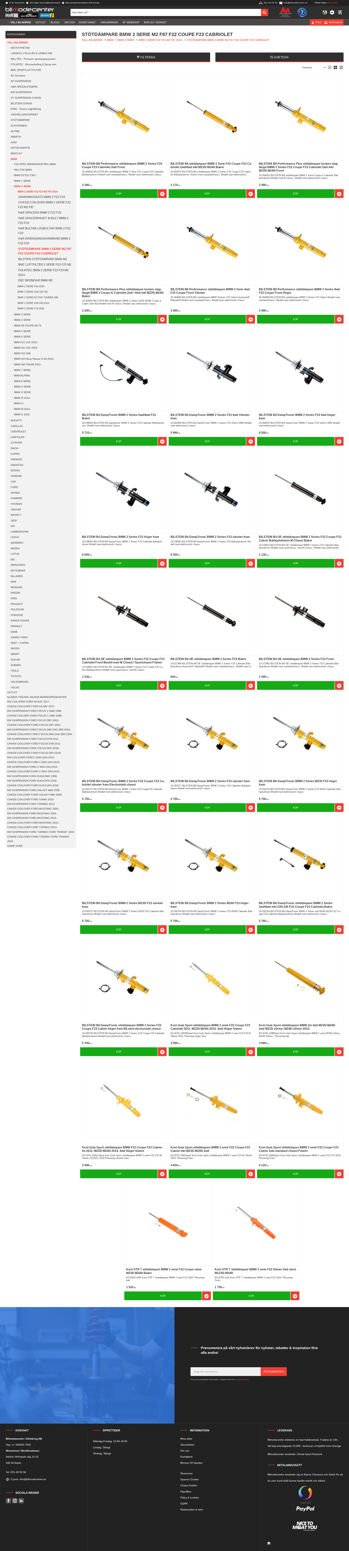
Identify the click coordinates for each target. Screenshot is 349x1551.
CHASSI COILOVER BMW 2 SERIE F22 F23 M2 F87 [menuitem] (44, 205)
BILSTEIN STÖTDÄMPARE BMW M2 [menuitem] (42, 259)
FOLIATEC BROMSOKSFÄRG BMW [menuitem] (35, 164)
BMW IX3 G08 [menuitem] (22, 353)
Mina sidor (186, 1438)
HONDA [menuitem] (15, 492)
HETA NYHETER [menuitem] (20, 48)
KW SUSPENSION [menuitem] (21, 92)
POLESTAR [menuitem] (17, 609)
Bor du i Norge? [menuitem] (155, 22)
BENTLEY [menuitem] (16, 153)
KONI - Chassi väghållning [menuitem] (26, 109)
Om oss (184, 1450)
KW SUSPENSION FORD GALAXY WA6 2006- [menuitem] (34, 790)
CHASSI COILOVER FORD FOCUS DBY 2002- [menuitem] (34, 725)
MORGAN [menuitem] (16, 587)
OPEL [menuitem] (14, 598)
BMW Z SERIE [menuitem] (22, 386)
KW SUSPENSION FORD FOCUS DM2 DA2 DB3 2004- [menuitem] (39, 729)
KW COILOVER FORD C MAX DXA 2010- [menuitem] (31, 757)
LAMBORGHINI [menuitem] (20, 531)
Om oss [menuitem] (69, 22)
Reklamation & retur (191, 1509)
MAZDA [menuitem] (15, 548)
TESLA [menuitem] (15, 670)
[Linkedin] (21, 1500)
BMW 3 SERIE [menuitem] (22, 314)
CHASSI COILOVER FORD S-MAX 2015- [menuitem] (31, 799)
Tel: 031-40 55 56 (16, 1472)
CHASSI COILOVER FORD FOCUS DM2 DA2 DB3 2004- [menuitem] (40, 734)
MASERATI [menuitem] (17, 542)
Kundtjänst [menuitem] (87, 22)
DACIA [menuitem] (14, 448)
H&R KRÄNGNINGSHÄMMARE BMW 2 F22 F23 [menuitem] (44, 241)
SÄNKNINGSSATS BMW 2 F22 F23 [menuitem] (41, 196)
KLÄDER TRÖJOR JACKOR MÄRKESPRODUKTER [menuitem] (37, 697)
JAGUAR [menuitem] (16, 509)
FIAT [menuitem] (13, 481)
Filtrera (147, 57)
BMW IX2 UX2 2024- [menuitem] (26, 347)
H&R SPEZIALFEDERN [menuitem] (24, 86)
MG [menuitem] (13, 559)
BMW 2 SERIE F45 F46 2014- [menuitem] (33, 303)
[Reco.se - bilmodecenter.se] (302, 12)
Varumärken (187, 1444)
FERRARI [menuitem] (16, 476)
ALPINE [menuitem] (15, 131)
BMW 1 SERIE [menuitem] (22, 181)
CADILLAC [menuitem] (17, 426)
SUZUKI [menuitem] (15, 659)
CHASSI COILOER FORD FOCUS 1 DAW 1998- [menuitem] (34, 715)
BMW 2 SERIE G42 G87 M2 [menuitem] (33, 291)
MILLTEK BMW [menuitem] (23, 169)
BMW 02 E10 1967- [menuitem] (25, 175)
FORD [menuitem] (14, 487)
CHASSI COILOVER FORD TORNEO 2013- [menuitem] (32, 827)
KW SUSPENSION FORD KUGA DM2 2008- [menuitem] (32, 776)
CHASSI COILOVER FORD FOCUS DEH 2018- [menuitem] (34, 753)
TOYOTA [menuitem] (16, 676)
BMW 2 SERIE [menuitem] (22, 186)
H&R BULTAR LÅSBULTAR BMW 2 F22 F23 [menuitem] (44, 231)
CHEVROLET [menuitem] (18, 431)
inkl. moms (332, 2)
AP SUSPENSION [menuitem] (21, 81)
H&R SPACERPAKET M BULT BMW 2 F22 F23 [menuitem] (43, 220)
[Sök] (264, 12)
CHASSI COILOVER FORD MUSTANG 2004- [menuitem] (33, 808)
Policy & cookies (189, 1497)
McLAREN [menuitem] (17, 576)
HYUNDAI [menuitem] (16, 504)
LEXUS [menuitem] (15, 537)
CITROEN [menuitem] (16, 442)
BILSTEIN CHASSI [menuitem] (21, 103)
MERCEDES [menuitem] (18, 565)
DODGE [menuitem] (15, 470)
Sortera (281, 57)
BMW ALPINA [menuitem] (22, 375)
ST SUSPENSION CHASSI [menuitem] (26, 98)
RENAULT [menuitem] (16, 626)
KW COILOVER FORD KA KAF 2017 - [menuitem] (29, 701)
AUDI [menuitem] (14, 142)
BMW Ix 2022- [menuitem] (22, 414)
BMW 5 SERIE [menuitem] (22, 331)
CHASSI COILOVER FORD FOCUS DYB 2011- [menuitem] (34, 743)
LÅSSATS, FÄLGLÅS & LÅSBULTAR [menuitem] (31, 53)
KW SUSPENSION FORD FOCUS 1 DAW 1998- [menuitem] (34, 711)
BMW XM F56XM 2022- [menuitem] (27, 364)
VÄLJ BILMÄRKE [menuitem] (20, 22)
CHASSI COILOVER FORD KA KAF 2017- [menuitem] (31, 706)
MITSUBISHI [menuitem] (18, 570)
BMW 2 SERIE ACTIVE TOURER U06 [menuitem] (38, 297)
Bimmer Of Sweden (191, 1462)
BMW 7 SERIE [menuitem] (22, 370)
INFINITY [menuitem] (16, 515)
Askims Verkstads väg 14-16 (22, 1456)
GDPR (184, 1503)
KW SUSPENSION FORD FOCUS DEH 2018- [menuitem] (33, 748)
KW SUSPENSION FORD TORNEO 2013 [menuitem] (31, 804)
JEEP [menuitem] (14, 520)
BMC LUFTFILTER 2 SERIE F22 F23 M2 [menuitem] (44, 264)
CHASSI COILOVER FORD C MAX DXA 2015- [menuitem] (33, 771)
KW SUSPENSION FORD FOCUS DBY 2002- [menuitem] (33, 720)
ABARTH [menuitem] (16, 136)
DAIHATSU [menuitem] (17, 465)
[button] (332, 12)
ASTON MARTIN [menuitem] (20, 148)
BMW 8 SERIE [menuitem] (22, 381)
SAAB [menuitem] (14, 632)
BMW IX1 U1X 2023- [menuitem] (26, 342)
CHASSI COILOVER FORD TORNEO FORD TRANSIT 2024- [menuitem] (38, 839)
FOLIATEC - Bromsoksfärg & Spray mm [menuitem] (33, 64)
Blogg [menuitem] (55, 22)
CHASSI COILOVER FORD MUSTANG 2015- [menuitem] (33, 822)
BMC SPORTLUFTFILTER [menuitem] (26, 70)
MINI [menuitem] (13, 581)
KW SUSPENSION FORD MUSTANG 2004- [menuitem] (32, 813)
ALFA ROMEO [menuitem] (19, 125)
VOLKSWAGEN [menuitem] (19, 682)
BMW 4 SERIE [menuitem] (22, 320)
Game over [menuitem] (15, 846)
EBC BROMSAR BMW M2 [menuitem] (35, 280)
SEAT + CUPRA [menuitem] (20, 643)
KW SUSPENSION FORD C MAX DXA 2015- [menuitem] (32, 767)
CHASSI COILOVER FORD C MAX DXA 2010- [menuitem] (33, 762)
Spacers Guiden (189, 1479)
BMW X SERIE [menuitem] (22, 392)
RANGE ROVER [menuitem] (20, 620)
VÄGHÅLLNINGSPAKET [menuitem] (24, 114)
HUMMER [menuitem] (16, 498)
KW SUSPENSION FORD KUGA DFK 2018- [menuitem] (32, 780)
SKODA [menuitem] (15, 648)
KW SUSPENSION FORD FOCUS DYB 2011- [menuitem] (33, 739)
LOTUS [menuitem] (15, 554)
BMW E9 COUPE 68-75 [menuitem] (27, 325)
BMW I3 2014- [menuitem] (22, 398)
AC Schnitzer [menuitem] (18, 75)
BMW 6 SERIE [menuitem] (22, 336)
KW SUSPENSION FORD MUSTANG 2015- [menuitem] (32, 818)
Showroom (186, 1473)
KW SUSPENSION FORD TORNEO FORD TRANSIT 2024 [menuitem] (40, 832)
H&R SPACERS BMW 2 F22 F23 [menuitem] (39, 212)
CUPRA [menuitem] (15, 454)
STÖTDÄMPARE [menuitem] (20, 120)
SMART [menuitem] (15, 654)
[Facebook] (8, 1500)
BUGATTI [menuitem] (16, 420)
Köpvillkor (185, 1491)
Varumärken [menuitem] (109, 22)
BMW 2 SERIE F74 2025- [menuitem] (31, 308)
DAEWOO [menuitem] (16, 459)
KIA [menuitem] (13, 526)
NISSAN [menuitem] (15, 592)
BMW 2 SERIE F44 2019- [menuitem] (31, 286)
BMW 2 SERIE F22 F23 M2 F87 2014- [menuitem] (38, 191)
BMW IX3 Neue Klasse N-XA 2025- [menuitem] (34, 359)
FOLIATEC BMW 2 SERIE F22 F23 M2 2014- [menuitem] (43, 272)
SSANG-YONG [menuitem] (19, 637)
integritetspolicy (241, 1379)
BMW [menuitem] (14, 159)
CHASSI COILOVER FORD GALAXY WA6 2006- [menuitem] (35, 794)
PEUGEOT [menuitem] (17, 604)
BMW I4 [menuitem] (18, 403)
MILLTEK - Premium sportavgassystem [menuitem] (33, 59)
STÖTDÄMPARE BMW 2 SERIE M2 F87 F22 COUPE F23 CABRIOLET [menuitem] (44, 251)
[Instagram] (14, 1500)
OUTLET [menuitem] (41, 22)
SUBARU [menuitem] (16, 665)
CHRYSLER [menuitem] (17, 437)
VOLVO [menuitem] (15, 687)
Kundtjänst (186, 1456)
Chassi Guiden (188, 1485)
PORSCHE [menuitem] (17, 615)
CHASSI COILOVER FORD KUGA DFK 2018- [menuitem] (33, 785)
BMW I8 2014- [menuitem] (22, 409)
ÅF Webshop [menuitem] (131, 22)
